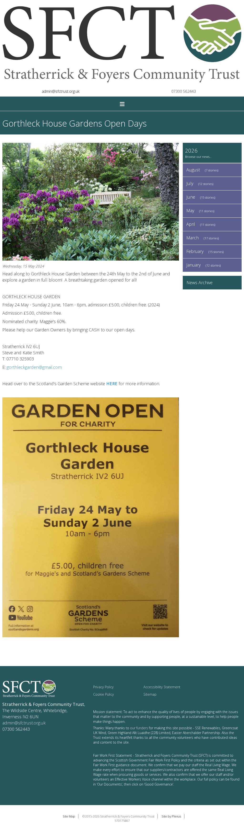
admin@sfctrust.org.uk (60, 91)
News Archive (200, 282)
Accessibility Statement (161, 687)
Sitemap (150, 694)
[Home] (122, 44)
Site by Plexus (171, 816)
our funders (139, 728)
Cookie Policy (103, 694)
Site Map (69, 816)
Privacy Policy (103, 687)
